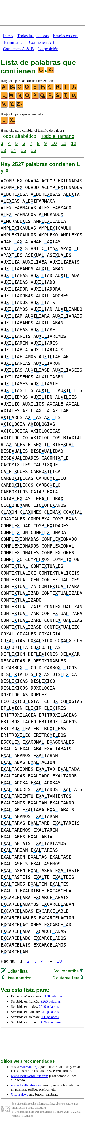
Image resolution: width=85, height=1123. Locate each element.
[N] (20, 98)
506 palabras (50, 1017)
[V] (4, 106)
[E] (35, 89)
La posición (48, 48)
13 (3, 150)
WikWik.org (28, 1067)
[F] (43, 89)
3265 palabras (51, 1001)
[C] (20, 89)
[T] (66, 98)
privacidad (40, 1107)
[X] (12, 123)
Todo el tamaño (57, 136)
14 (13, 150)
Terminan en (14, 42)
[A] (4, 89)
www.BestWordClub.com (29, 1076)
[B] (12, 89)
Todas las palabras (33, 35)
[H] (58, 89)
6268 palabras (51, 1022)
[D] (28, 89)
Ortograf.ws (19, 1094)
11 (63, 143)
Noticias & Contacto (23, 1115)
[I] (66, 89)
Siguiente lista (66, 978)
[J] (74, 89)
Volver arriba (67, 971)
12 (73, 143)
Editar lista (17, 971)
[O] (28, 98)
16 (33, 150)
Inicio (8, 35)
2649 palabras (49, 1006)
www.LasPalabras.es (26, 1085)
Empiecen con (65, 35)
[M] (12, 98)
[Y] (12, 106)
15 (23, 150)
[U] (74, 98)
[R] (51, 98)
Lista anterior (17, 978)
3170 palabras (53, 996)
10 (54, 143)
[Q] (43, 98)
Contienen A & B (18, 48)
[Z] (20, 106)
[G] (51, 89)
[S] (58, 98)
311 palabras (50, 1012)
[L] (4, 98)
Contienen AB (41, 42)
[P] (35, 98)
